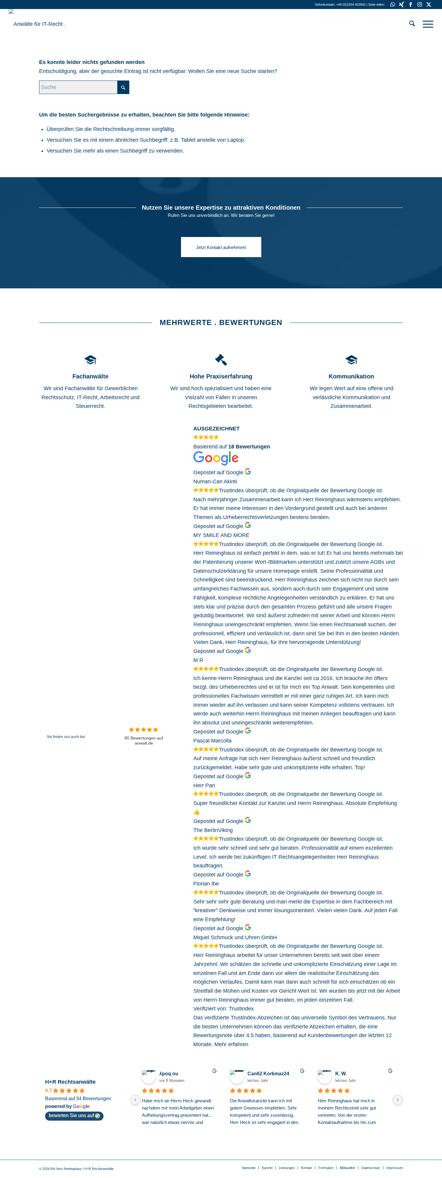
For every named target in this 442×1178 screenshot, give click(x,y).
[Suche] (412, 24)
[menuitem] (412, 24)
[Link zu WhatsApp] (392, 4)
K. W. (341, 1073)
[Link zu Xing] (401, 4)
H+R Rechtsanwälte (70, 1082)
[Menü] (426, 24)
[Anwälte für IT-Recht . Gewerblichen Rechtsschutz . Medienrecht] (54, 24)
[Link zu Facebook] (410, 4)
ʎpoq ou (168, 1073)
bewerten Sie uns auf (71, 1115)
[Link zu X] (428, 4)
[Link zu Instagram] (419, 4)
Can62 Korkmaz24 (268, 1073)
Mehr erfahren (231, 1044)
